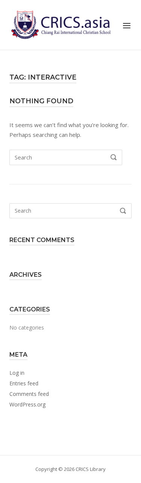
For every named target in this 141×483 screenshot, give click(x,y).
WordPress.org (27, 404)
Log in (16, 372)
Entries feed (23, 383)
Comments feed (29, 393)
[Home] (60, 24)
